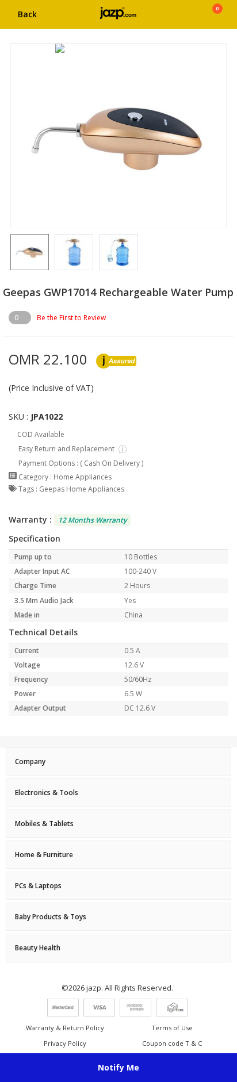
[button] (10, 252)
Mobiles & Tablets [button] (44, 823)
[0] (217, 18)
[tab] (118, 761)
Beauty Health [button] (37, 948)
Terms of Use (172, 1027)
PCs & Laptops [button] (38, 886)
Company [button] (30, 761)
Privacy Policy (65, 1043)
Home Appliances (82, 477)
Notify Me (118, 1067)
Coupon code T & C (172, 1043)
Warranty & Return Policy (65, 1027)
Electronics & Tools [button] (46, 792)
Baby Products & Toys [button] (50, 917)
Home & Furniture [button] (44, 855)
